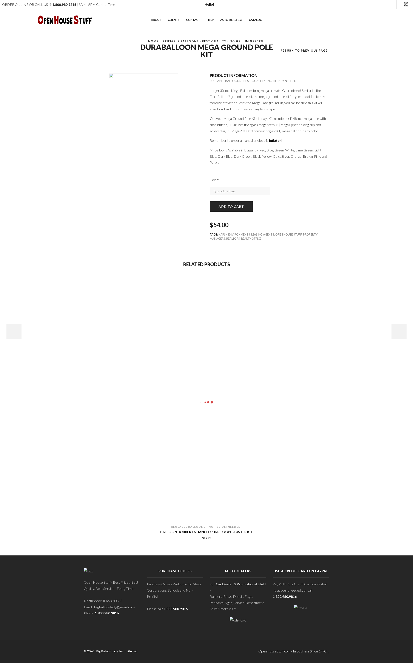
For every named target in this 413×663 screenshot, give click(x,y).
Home (153, 41)
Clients (173, 20)
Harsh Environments (234, 234)
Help (210, 20)
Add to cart (231, 206)
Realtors (233, 238)
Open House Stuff (288, 234)
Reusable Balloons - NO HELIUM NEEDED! (206, 526)
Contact (193, 20)
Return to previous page (304, 50)
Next (399, 331)
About (156, 20)
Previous (14, 331)
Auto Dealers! (231, 20)
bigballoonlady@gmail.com (114, 607)
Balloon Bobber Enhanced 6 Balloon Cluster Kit (206, 532)
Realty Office (251, 238)
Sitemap (131, 651)
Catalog (255, 20)
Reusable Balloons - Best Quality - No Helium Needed (213, 41)
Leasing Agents (262, 234)
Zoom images (93, 130)
